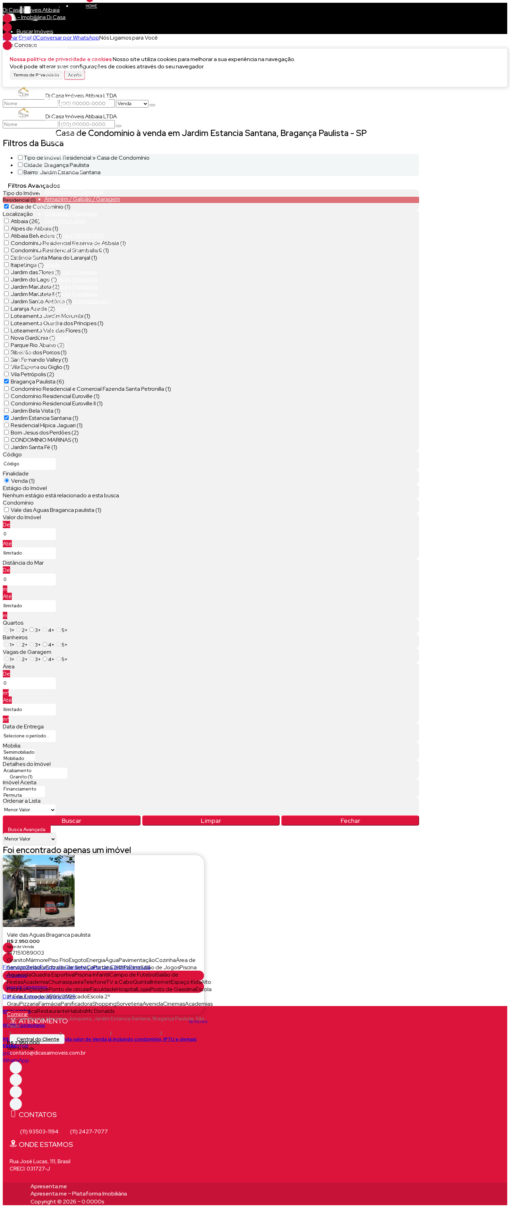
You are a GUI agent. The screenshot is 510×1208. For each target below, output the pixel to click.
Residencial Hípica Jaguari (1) (47, 425)
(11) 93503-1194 (39, 1131)
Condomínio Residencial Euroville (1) (55, 396)
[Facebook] (7, 18)
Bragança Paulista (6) (37, 381)
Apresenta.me (49, 1186)
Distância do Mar (23, 562)
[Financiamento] (24, 789)
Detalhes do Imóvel (27, 764)
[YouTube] (7, 45)
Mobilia (11, 745)
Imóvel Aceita (19, 782)
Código (12, 454)
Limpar (211, 821)
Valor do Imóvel (22, 517)
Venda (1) (23, 480)
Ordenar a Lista (22, 800)
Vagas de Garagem (27, 652)
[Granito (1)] (35, 777)
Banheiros (15, 637)
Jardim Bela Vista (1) (35, 410)
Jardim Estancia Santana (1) (44, 418)
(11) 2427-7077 (89, 1131)
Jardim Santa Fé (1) (34, 447)
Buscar (71, 821)
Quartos (13, 622)
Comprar (17, 1014)
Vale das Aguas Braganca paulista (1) (56, 510)
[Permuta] (24, 795)
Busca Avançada (26, 829)
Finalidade (16, 473)
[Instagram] (7, 36)
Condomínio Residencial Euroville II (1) (57, 403)
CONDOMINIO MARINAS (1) (44, 440)
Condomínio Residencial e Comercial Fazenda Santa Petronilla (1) (91, 388)
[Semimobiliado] (19, 752)
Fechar (350, 821)
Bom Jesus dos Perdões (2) (45, 432)
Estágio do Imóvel (25, 488)
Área (9, 666)
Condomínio (18, 502)
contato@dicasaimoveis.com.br (48, 1052)
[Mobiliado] (19, 758)
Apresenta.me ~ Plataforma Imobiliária (79, 1193)
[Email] (7, 27)
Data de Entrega (23, 726)
